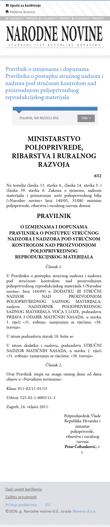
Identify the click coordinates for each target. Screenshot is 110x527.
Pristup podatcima (21, 505)
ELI (47, 505)
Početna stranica (22, 12)
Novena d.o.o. (84, 511)
